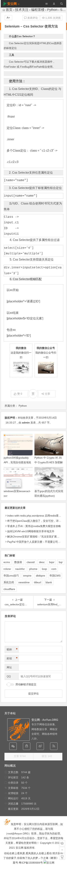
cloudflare (9, 589)
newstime (24, 582)
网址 (9, 667)
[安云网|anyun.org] (49, 862)
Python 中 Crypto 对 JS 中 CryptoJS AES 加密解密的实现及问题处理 (48, 462)
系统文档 (9, 582)
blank (49, 582)
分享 (47, 393)
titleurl (37, 582)
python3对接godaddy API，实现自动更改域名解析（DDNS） (17, 462)
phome (33, 568)
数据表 (18, 562)
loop (44, 568)
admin (26, 422)
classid (31, 562)
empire (27, 575)
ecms (7, 562)
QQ (9, 676)
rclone (7, 568)
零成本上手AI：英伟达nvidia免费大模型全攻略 (34, 526)
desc (42, 562)
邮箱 (12, 658)
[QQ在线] (26, 746)
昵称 (12, 649)
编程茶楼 (37, 10)
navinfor (20, 568)
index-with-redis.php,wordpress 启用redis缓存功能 (36, 515)
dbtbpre (40, 575)
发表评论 (32, 17)
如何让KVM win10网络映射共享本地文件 (30, 531)
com (53, 568)
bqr (61, 562)
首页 (9, 10)
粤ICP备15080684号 (31, 862)
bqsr (51, 562)
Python (52, 10)
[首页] (62, 843)
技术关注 (21, 10)
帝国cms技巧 (11, 575)
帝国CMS (55, 575)
